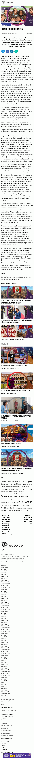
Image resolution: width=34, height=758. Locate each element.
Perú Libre (8, 505)
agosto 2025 (4, 589)
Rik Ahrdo (6, 393)
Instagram (4, 749)
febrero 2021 (4, 688)
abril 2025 (3, 596)
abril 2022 (3, 662)
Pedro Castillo (24, 502)
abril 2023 (3, 640)
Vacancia (14, 510)
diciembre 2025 (5, 582)
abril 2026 (3, 574)
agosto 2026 (4, 567)
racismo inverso (14, 279)
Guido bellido (14, 496)
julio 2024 (3, 613)
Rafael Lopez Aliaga (21, 508)
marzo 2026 (4, 576)
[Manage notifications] (30, 754)
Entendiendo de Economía (7, 493)
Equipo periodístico (7, 707)
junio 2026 (4, 571)
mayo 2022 (4, 661)
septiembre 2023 (5, 631)
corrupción (23, 484)
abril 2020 (3, 695)
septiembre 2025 (5, 587)
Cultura (3, 486)
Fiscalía (16, 493)
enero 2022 (4, 668)
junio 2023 (4, 637)
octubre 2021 (4, 673)
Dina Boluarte (23, 486)
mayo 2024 (4, 617)
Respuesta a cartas (6, 739)
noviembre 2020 (5, 693)
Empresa (20, 491)
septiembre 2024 (5, 609)
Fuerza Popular (21, 493)
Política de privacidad (7, 714)
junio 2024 (4, 615)
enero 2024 (4, 624)
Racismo (22, 277)
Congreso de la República (10, 484)
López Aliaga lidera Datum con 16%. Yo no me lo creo (16, 391)
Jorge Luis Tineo (8, 368)
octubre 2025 (4, 585)
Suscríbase (4, 720)
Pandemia (12, 502)
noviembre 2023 (5, 628)
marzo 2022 (4, 664)
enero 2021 (4, 690)
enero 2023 (4, 646)
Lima (14, 499)
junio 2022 (4, 659)
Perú (3, 505)
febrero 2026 (4, 578)
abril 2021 (3, 684)
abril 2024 (3, 618)
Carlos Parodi (18, 481)
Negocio (7, 502)
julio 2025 (3, 591)
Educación (9, 489)
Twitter (3, 745)
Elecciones (15, 489)
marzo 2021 (4, 686)
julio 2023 (3, 635)
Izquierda (21, 496)
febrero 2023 (4, 644)
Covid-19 (29, 484)
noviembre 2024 (5, 606)
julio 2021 (3, 679)
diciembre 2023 (5, 626)
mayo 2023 (4, 639)
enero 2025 (4, 602)
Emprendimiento (13, 491)
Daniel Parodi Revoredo (10, 33)
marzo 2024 (4, 620)
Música (3, 502)
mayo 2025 (4, 595)
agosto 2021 (4, 677)
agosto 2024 (4, 611)
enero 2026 (4, 580)
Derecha (14, 486)
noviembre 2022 (5, 650)
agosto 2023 (4, 633)
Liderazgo (9, 499)
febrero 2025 (4, 600)
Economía (4, 489)
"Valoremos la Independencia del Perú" (12, 340)
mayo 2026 (4, 573)
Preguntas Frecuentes (7, 716)
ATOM (11, 752)
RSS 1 (2, 752)
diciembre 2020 (5, 692)
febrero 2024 (4, 622)
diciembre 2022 (5, 648)
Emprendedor (4, 491)
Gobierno (5, 496)
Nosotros (3, 718)
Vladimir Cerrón (23, 510)
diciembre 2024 (5, 604)
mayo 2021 (4, 682)
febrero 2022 (4, 666)
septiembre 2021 (5, 675)
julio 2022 (3, 657)
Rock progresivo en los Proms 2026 (11, 443)
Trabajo (9, 510)
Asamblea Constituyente (7, 481)
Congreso (29, 481)
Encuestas (25, 491)
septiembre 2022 (5, 653)
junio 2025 (4, 593)
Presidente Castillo (8, 508)
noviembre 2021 (5, 672)
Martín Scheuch (8, 421)
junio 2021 (4, 681)
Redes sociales (29, 508)
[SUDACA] (7, 3)
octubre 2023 (4, 629)
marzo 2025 (4, 598)
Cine (23, 481)
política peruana (23, 505)
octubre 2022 (4, 651)
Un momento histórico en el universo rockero (14, 366)
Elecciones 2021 (25, 489)
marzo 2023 (4, 642)
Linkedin (3, 747)
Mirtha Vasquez (25, 499)
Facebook (3, 744)
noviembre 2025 (5, 584)
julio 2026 (3, 569)
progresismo (14, 277)
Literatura (18, 499)
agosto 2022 (4, 655)
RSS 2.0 (6, 752)
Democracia (8, 486)
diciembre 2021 (5, 670)
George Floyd (5, 277)
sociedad (4, 510)
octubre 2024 (4, 607)
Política (15, 505)
